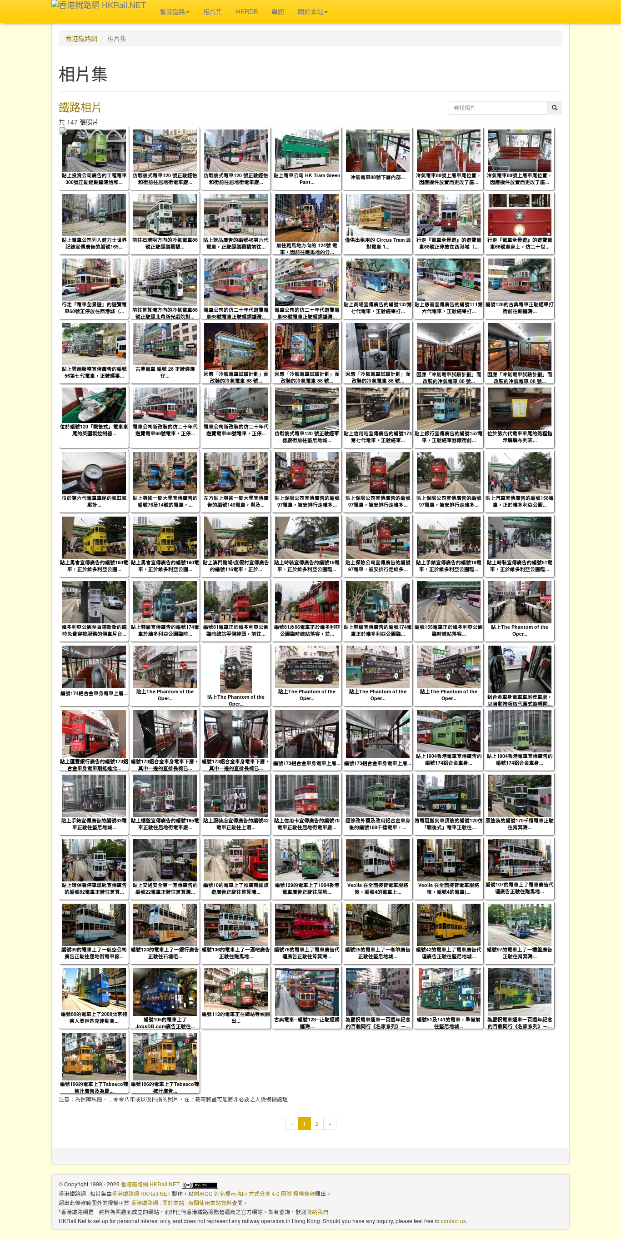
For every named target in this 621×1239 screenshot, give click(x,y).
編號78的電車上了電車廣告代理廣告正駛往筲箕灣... (307, 953)
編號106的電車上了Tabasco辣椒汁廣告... (165, 1087)
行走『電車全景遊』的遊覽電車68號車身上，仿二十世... (519, 243)
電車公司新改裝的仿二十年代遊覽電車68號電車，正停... (165, 430)
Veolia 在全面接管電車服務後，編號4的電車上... (377, 888)
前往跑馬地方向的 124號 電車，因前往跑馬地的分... (306, 248)
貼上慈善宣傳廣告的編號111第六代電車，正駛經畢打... (449, 307)
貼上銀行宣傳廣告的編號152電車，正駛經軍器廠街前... (449, 436)
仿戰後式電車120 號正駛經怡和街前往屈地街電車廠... (165, 178)
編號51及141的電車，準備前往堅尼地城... (449, 1023)
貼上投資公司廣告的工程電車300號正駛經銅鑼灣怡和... (94, 178)
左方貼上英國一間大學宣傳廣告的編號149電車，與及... (236, 501)
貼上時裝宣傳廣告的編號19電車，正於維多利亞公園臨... (307, 565)
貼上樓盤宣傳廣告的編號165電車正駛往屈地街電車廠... (165, 824)
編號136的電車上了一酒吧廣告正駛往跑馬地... (236, 953)
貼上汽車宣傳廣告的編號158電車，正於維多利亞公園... (520, 501)
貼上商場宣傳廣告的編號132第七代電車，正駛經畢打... (378, 307)
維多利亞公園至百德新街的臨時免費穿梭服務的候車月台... (94, 630)
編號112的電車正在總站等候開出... (236, 1017)
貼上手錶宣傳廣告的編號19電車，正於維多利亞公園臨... (448, 565)
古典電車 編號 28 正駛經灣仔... (165, 372)
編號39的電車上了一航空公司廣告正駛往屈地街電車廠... (94, 953)
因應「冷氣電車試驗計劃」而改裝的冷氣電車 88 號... (236, 377)
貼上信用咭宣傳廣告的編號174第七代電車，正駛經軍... (378, 436)
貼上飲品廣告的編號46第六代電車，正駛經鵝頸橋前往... (236, 243)
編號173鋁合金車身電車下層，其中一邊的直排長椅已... (165, 764)
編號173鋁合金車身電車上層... (307, 763)
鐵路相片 (80, 106)
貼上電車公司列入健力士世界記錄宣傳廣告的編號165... (94, 243)
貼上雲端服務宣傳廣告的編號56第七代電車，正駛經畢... (94, 372)
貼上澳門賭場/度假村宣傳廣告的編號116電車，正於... (236, 565)
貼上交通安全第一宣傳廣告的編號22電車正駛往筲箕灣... (165, 888)
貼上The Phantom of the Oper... (519, 630)
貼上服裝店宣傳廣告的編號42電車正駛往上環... (236, 824)
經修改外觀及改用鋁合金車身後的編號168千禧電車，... (378, 824)
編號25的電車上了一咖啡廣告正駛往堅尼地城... (378, 953)
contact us (453, 1220)
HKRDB (247, 11)
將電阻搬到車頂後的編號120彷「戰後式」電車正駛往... (449, 824)
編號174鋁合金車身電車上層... (94, 693)
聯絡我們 (317, 1211)
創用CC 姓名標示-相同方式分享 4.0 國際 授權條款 (254, 1193)
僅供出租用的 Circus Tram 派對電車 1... (378, 243)
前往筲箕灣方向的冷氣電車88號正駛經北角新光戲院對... (165, 313)
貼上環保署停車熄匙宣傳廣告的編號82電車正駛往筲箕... (94, 888)
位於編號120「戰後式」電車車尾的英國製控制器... (94, 430)
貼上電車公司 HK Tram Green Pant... (307, 178)
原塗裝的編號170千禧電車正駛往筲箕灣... (520, 824)
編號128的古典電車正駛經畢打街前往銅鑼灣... (520, 307)
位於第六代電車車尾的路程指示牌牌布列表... (519, 436)
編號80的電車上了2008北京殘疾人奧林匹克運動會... (94, 1017)
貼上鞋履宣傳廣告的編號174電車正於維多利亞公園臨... (378, 630)
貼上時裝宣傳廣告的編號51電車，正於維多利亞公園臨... (519, 565)
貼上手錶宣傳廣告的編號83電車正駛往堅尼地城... (94, 824)
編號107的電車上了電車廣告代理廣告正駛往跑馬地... (520, 888)
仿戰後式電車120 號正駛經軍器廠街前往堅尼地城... (307, 436)
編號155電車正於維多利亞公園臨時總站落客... (449, 630)
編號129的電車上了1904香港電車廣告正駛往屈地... (307, 888)
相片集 (212, 11)
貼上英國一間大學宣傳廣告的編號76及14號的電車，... (165, 501)
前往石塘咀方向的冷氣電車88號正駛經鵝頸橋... (165, 243)
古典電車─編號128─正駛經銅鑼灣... (307, 1023)
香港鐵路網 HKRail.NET (150, 1184)
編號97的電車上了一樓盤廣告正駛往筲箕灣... (519, 953)
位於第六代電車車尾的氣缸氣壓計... (94, 501)
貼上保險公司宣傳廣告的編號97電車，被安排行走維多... (307, 501)
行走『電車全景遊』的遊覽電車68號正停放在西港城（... (448, 243)
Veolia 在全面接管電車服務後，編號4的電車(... (448, 888)
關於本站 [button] (310, 11)
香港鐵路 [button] (172, 11)
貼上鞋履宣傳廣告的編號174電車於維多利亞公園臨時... (165, 630)
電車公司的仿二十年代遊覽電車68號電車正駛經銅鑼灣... (236, 313)
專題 (277, 11)
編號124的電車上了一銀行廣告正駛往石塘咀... (165, 953)
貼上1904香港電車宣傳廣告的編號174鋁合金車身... (449, 759)
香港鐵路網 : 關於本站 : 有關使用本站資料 (181, 1202)
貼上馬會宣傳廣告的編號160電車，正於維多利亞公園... (94, 565)
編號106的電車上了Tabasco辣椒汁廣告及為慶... (94, 1087)
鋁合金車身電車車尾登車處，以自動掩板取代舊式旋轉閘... (519, 700)
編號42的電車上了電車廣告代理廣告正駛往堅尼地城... (448, 953)
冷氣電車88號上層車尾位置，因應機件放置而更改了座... (448, 178)
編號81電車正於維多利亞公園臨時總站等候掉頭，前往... (236, 630)
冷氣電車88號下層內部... (378, 177)
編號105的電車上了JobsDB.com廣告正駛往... (165, 1023)
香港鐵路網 (81, 38)
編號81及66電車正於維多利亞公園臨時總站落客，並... (307, 630)
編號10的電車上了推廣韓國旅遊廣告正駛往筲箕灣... (236, 888)
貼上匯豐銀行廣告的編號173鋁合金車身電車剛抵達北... (94, 764)
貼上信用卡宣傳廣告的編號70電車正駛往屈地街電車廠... (307, 824)
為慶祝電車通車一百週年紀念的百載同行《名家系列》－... (378, 1023)
